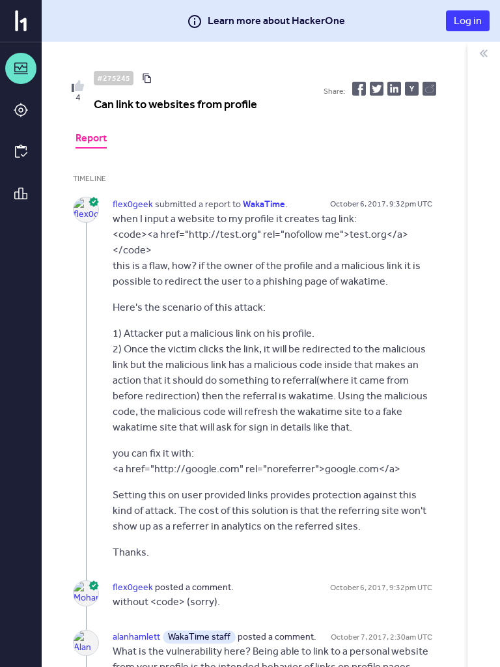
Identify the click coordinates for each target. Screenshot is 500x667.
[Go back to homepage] (20, 20)
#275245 (113, 78)
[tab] (91, 139)
